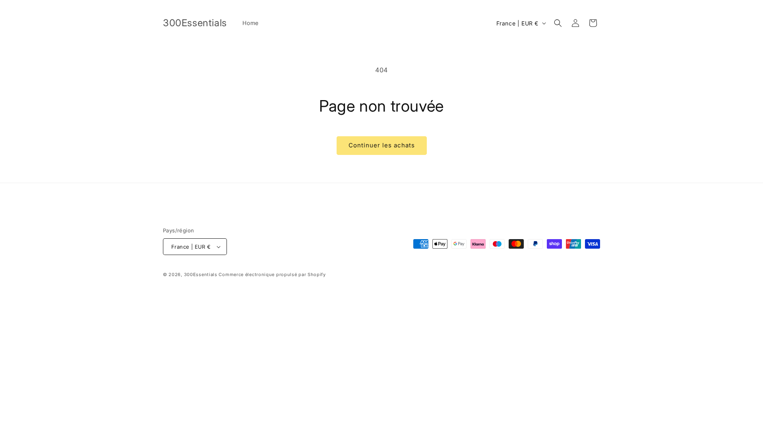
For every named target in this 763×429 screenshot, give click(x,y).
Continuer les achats (382, 145)
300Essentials (200, 274)
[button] (558, 23)
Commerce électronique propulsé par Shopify (272, 274)
